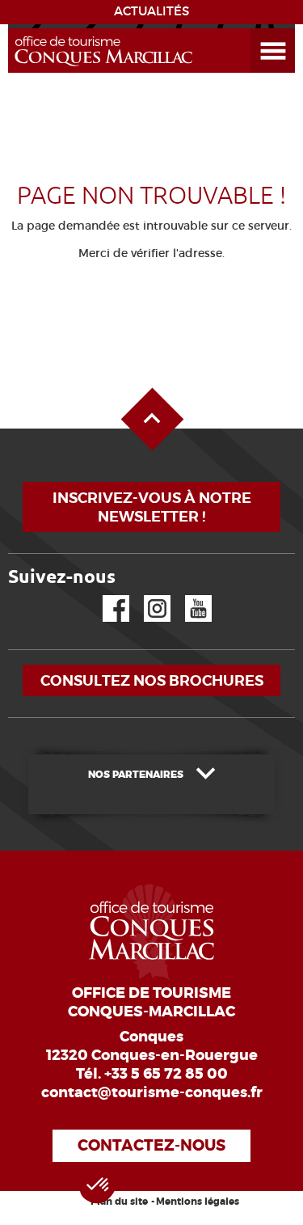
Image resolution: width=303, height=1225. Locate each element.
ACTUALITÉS (151, 11)
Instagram (146, 595)
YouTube (188, 595)
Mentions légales (197, 1201)
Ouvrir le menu (253, 28)
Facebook (106, 595)
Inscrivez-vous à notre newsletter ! (152, 507)
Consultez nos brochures (151, 680)
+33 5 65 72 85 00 (166, 1073)
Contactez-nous (151, 1145)
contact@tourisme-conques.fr (152, 1092)
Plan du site (119, 1201)
